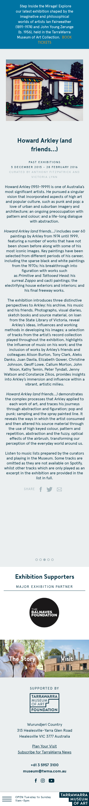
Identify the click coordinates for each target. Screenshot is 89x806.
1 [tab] (36, 559)
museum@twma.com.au (44, 771)
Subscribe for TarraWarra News (44, 752)
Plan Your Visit (44, 746)
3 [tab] (44, 559)
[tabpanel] (44, 528)
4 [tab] (48, 559)
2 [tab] (40, 559)
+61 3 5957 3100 (45, 765)
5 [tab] (52, 559)
